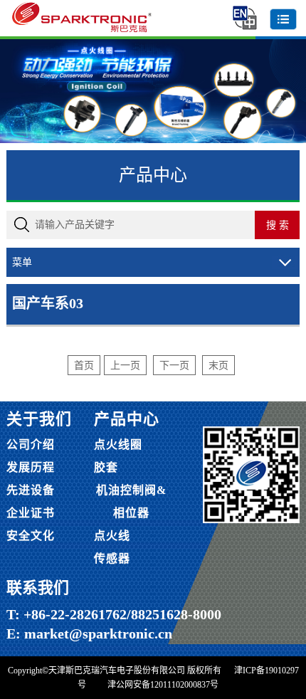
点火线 (112, 536)
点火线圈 (118, 444)
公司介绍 (30, 444)
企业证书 (30, 513)
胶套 (106, 467)
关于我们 (39, 419)
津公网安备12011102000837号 (162, 685)
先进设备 (30, 490)
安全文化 (30, 536)
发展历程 (30, 467)
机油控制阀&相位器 (131, 501)
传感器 (112, 558)
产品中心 (126, 419)
